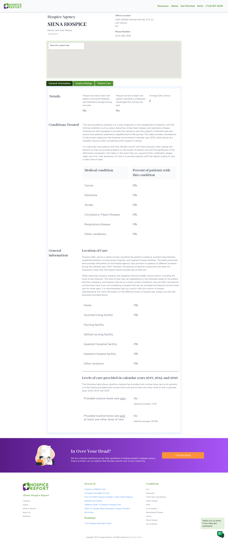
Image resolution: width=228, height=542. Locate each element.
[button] (183, 455)
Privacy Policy (136, 537)
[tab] (59, 83)
